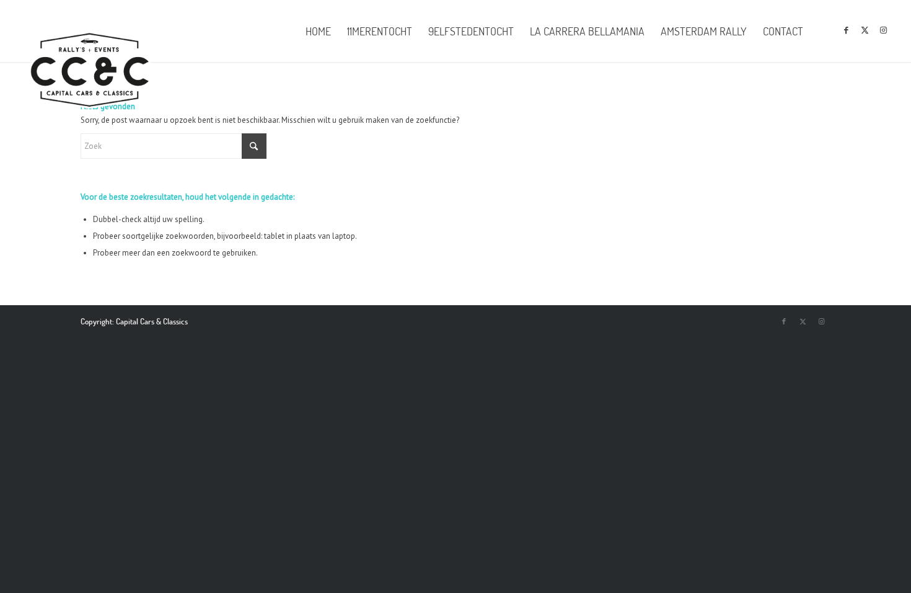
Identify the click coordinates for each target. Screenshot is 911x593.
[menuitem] (318, 31)
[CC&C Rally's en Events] (90, 71)
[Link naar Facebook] (846, 30)
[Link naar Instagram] (883, 30)
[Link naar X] (865, 30)
